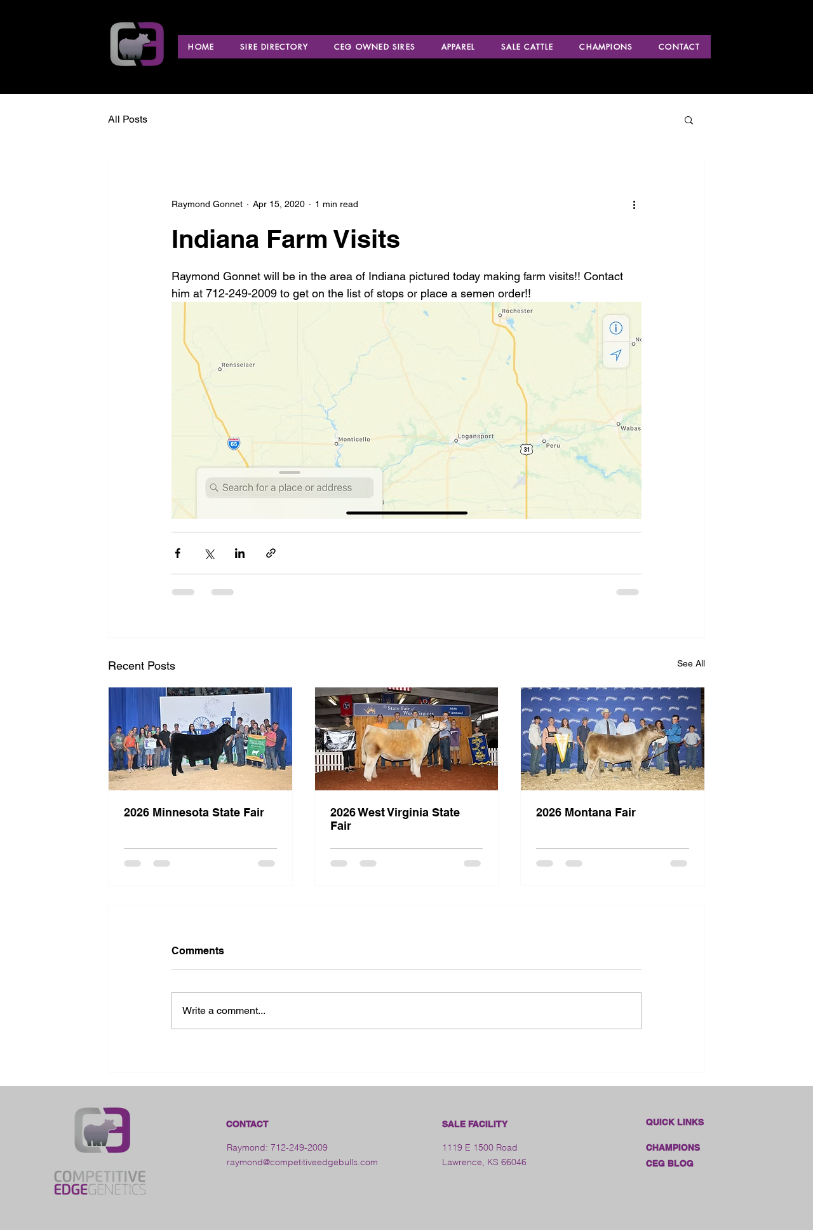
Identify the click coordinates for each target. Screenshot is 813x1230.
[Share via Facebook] (177, 553)
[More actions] (634, 204)
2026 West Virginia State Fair (395, 819)
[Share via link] (271, 553)
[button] (689, 119)
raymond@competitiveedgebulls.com (302, 1162)
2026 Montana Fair (586, 812)
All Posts (127, 119)
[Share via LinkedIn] (240, 553)
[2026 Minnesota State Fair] (200, 738)
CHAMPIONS (673, 1147)
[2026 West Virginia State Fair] (407, 738)
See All (691, 663)
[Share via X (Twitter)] (209, 553)
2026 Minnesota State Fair (194, 812)
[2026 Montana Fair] (612, 738)
